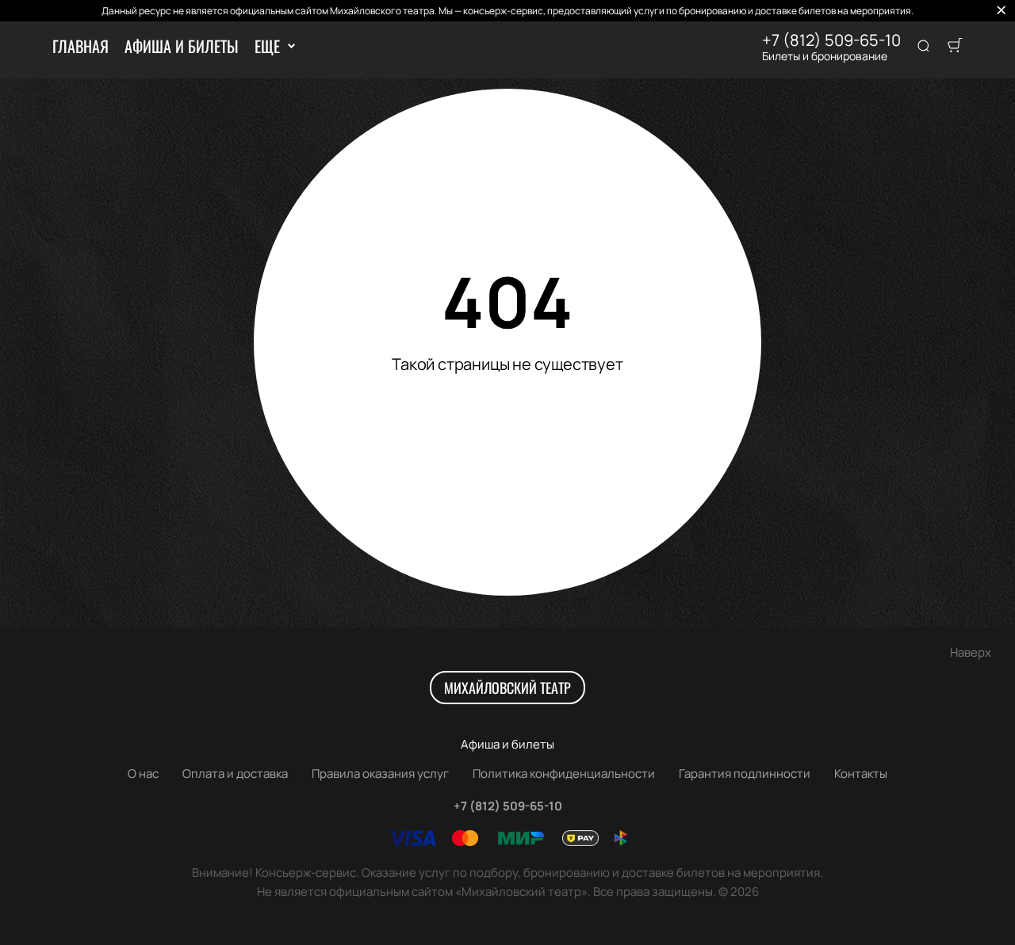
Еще (267, 45)
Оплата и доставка (235, 773)
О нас (143, 773)
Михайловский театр (507, 687)
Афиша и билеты (181, 45)
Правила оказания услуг (380, 773)
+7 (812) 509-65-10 (831, 40)
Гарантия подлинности (744, 773)
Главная (80, 45)
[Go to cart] (955, 47)
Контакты (860, 773)
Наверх (970, 652)
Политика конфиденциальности (564, 773)
